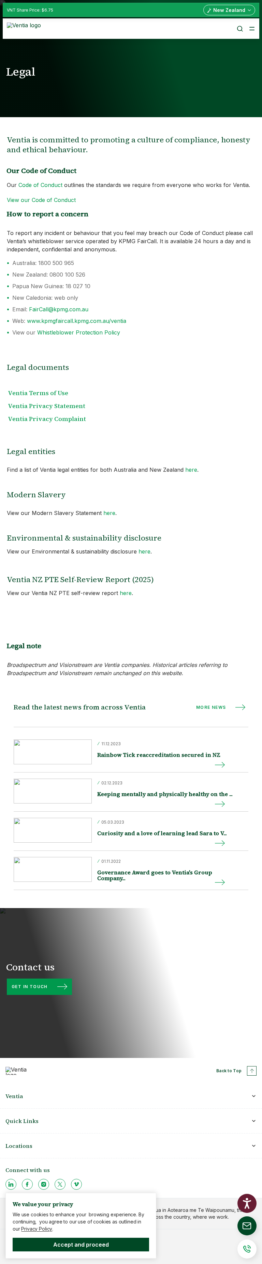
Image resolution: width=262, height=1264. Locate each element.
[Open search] (239, 28)
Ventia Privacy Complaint (47, 419)
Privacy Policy (36, 1229)
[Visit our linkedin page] (10, 1184)
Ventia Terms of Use (38, 393)
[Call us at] (247, 1249)
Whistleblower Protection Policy (78, 332)
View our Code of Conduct (41, 200)
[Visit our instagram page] (43, 1184)
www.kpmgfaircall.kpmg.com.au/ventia (76, 320)
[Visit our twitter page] (60, 1184)
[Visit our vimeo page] (76, 1184)
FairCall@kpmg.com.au (58, 309)
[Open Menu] (251, 28)
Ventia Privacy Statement (46, 406)
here (191, 469)
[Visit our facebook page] (27, 1184)
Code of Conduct (40, 185)
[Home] (25, 27)
